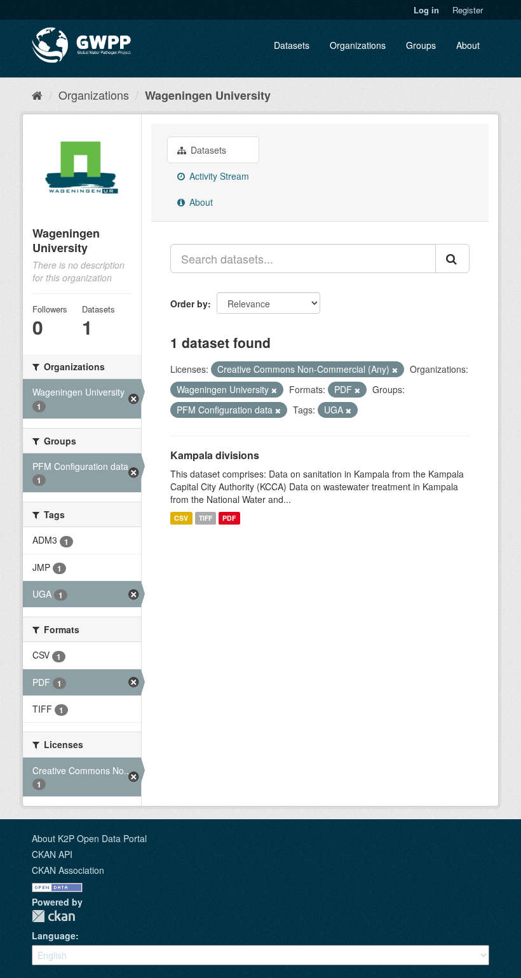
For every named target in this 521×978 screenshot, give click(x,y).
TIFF (205, 518)
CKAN (53, 916)
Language (54, 935)
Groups (421, 45)
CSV (181, 518)
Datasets (291, 45)
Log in (426, 10)
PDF (229, 518)
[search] (452, 258)
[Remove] (395, 370)
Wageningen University (208, 95)
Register (467, 10)
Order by (189, 303)
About (468, 45)
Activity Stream (218, 176)
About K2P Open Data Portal (89, 838)
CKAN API (52, 854)
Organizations (358, 45)
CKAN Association (68, 870)
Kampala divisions (214, 455)
